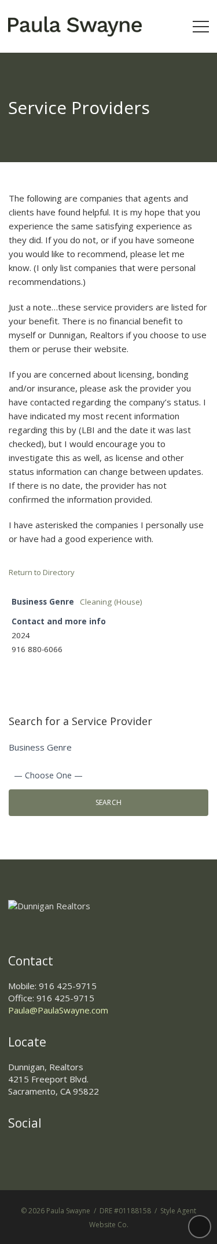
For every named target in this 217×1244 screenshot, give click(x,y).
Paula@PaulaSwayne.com (58, 1010)
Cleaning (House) (111, 602)
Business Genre (40, 747)
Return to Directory (42, 572)
